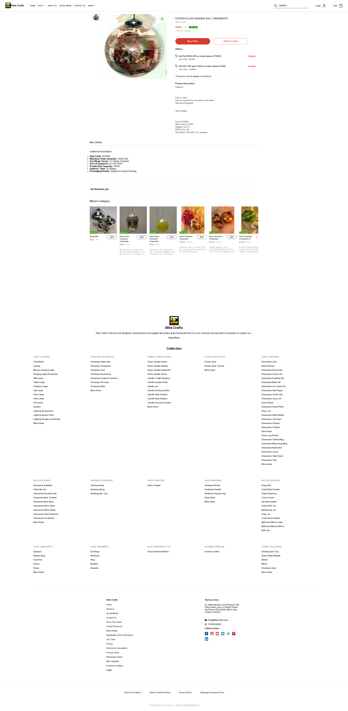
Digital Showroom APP (187, 705)
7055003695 (214, 624)
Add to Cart (230, 41)
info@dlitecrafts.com (218, 620)
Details (252, 56)
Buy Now (192, 41)
